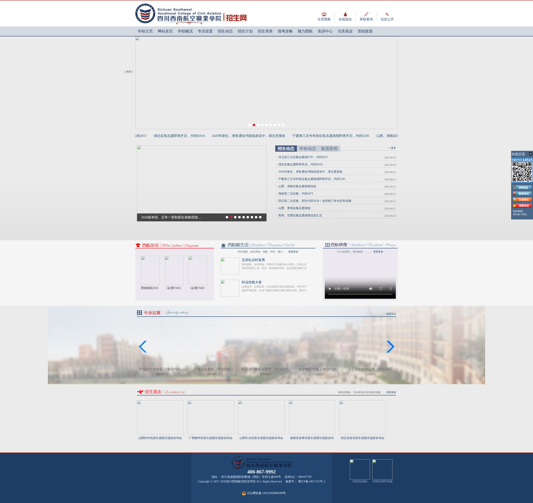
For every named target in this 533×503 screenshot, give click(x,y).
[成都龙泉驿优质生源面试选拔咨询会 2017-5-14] (312, 402)
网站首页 (165, 31)
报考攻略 (285, 31)
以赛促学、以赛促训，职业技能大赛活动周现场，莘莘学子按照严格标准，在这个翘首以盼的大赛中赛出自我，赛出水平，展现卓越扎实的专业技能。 (274, 290)
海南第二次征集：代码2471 (295, 193)
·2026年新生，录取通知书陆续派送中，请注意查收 (240, 136)
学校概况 (185, 31)
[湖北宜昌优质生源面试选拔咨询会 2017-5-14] (362, 402)
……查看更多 (388, 313)
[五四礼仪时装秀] (230, 259)
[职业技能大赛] (230, 281)
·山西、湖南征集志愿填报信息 (390, 136)
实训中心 (325, 31)
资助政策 (365, 31)
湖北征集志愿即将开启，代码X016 (300, 164)
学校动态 (307, 148)
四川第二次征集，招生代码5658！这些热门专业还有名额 (314, 200)
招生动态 (225, 31)
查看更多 (293, 251)
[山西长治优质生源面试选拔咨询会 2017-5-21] (261, 402)
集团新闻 (329, 148)
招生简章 (265, 31)
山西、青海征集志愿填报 (294, 208)
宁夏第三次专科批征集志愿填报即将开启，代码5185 (311, 179)
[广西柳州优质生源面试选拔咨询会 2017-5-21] (211, 402)
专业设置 (205, 31)
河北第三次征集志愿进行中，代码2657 (303, 157)
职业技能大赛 (252, 282)
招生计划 (245, 31)
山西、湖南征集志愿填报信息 (297, 186)
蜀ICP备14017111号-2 (311, 481)
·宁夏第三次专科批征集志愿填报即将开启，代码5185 (323, 136)
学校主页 (145, 31)
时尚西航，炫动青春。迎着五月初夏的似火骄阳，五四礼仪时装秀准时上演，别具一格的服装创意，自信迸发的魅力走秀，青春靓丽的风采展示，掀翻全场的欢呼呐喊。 (274, 268)
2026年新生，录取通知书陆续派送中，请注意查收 (310, 171)
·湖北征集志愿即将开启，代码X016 (171, 136)
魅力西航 (305, 31)
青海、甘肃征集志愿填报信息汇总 (300, 215)
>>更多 (392, 147)
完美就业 (345, 31)
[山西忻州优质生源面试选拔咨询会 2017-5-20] (160, 402)
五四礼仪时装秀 (253, 260)
